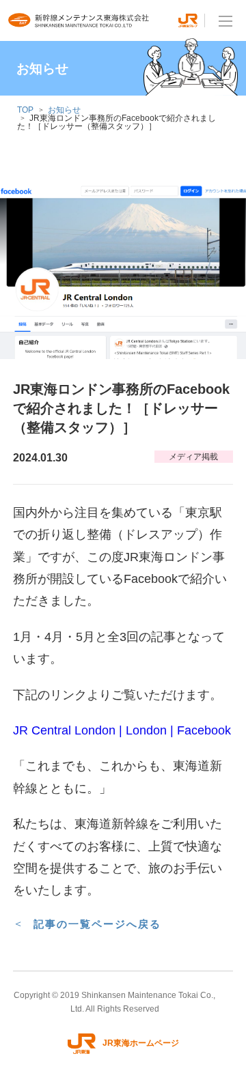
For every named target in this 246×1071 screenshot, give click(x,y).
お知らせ (64, 110)
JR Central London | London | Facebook (122, 730)
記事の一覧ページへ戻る (97, 924)
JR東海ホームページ (140, 1043)
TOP (25, 110)
